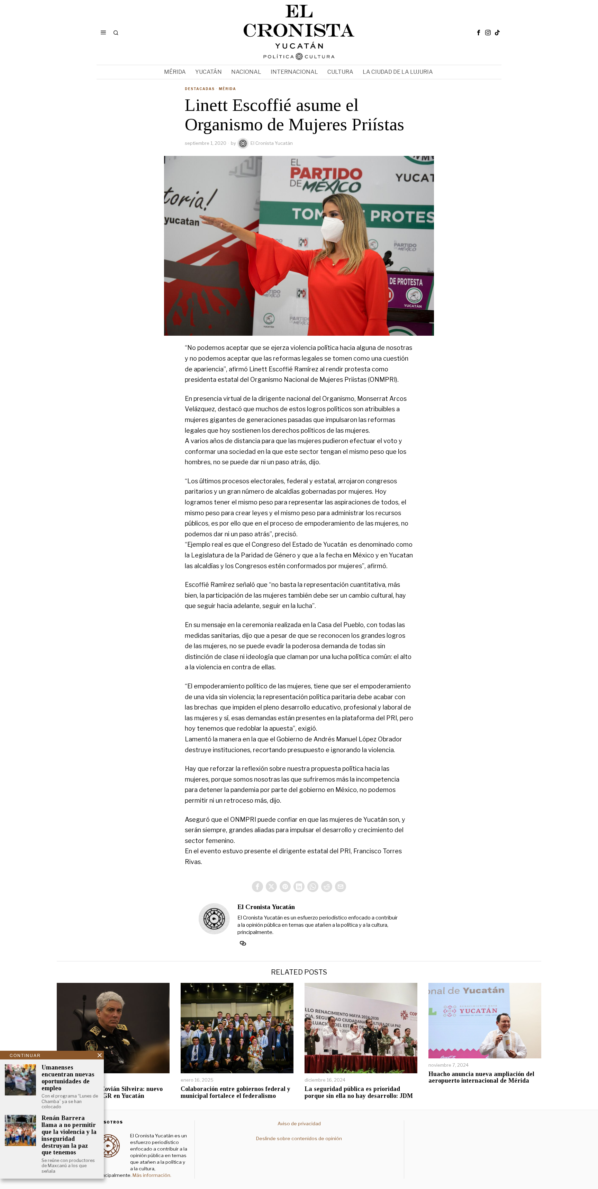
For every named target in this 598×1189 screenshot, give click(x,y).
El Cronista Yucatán (272, 143)
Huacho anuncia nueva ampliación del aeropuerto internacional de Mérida (481, 1077)
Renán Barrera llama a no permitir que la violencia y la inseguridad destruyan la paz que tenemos (69, 1135)
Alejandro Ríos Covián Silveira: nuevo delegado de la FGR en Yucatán (110, 1092)
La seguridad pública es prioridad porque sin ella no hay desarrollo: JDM (359, 1092)
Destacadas (200, 89)
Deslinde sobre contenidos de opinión (299, 1138)
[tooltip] (478, 32)
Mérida (227, 89)
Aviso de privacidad (299, 1123)
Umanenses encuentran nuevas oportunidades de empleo (68, 1077)
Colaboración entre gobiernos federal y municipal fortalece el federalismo (235, 1092)
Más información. (151, 1175)
